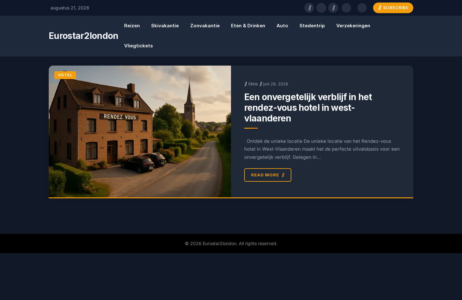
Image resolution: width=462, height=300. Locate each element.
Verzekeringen (353, 26)
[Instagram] (333, 8)
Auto (282, 26)
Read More (265, 174)
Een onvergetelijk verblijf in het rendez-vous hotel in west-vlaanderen (308, 108)
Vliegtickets (138, 46)
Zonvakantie (205, 26)
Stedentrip (312, 26)
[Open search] (346, 8)
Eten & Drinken (248, 26)
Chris (253, 84)
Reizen (132, 26)
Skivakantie (165, 26)
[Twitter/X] (321, 8)
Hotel (65, 75)
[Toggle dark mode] (362, 8)
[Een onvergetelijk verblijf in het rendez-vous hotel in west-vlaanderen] (140, 131)
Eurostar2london (83, 35)
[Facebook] (309, 8)
